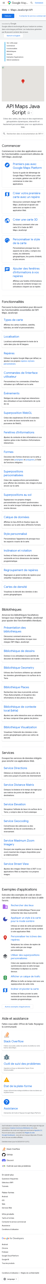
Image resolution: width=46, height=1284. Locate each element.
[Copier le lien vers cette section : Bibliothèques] (24, 609)
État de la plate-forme (18, 1086)
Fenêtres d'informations (19, 432)
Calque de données (16, 517)
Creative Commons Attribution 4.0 (21, 1128)
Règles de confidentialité (30, 1273)
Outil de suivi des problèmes (22, 1064)
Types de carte (13, 320)
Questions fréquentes (10, 1179)
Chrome (5, 1248)
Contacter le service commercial (14, 1222)
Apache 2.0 (38, 1130)
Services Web (7, 1208)
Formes (8, 452)
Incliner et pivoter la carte (25, 989)
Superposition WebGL (18, 413)
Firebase (5, 1252)
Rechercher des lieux (22, 905)
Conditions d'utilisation (10, 1229)
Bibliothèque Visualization (20, 727)
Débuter (8, 16)
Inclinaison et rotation (18, 550)
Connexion (39, 3)
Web (4, 9)
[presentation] (23, 146)
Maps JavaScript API (22, 9)
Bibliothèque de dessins (19, 651)
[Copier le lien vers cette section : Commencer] (23, 146)
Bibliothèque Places (16, 687)
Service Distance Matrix (19, 785)
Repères (9, 353)
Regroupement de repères (21, 570)
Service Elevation (15, 804)
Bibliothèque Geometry (19, 667)
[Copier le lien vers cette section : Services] (17, 753)
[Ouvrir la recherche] (31, 2)
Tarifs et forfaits (8, 1218)
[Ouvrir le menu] (3, 3)
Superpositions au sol (17, 495)
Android (5, 1196)
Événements (11, 393)
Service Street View (16, 864)
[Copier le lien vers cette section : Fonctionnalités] (27, 302)
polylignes (19, 460)
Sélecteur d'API (7, 1182)
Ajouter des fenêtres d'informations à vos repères (26, 272)
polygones (30, 460)
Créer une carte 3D (25, 219)
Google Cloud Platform (10, 1256)
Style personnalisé (15, 534)
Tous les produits (8, 1263)
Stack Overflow (14, 1041)
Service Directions (15, 768)
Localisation (11, 336)
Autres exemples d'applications (17, 1007)
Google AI (5, 1259)
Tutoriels (5, 1186)
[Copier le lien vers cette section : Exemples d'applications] (40, 889)
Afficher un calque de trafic (25, 976)
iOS (3, 1200)
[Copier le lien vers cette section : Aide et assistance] (31, 1018)
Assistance (11, 1108)
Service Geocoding (16, 821)
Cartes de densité (15, 587)
